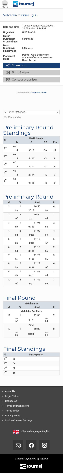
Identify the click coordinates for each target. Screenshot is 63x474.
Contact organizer (21, 79)
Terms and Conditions (17, 405)
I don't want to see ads (38, 92)
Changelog (11, 401)
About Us (10, 391)
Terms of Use (12, 410)
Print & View (17, 72)
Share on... (16, 65)
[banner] (23, 4)
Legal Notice (12, 396)
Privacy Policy (13, 415)
